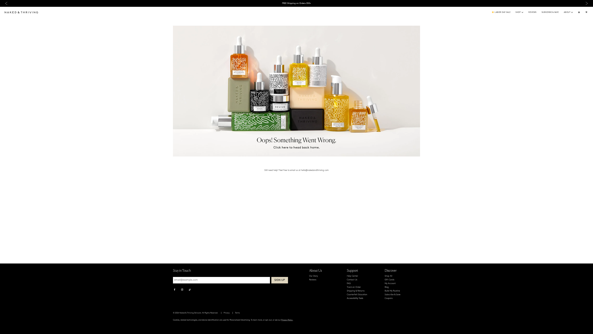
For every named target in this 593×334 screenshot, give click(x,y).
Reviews (532, 12)
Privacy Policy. (287, 320)
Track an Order (354, 287)
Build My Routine (392, 291)
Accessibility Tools (355, 298)
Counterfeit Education (357, 295)
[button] (522, 12)
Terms (237, 313)
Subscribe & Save (550, 12)
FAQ (349, 284)
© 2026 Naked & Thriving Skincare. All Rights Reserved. (195, 313)
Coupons (389, 298)
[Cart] (587, 12)
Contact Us (352, 280)
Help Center (352, 276)
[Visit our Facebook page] (174, 290)
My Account (390, 284)
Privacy (227, 313)
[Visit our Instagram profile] (182, 290)
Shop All (388, 276)
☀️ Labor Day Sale (501, 12)
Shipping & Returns (356, 291)
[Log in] (579, 12)
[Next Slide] (586, 3)
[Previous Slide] (6, 3)
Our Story (313, 276)
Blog (387, 287)
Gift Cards (389, 280)
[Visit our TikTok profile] (189, 289)
